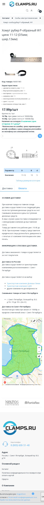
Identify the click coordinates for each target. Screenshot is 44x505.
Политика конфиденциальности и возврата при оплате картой (21, 474)
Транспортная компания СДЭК (19, 286)
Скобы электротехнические (26, 18)
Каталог (6, 18)
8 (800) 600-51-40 (20, 445)
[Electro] (23, 4)
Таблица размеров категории (28, 180)
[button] (27, 10)
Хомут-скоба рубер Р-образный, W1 (18, 22)
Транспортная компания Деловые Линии (23, 283)
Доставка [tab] (7, 188)
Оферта (5, 479)
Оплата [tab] (22, 188)
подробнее (21, 494)
